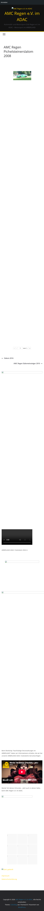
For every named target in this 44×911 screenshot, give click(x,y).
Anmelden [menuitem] (4, 2)
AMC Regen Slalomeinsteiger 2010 (27, 363)
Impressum (5, 876)
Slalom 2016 (8, 358)
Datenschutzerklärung (9, 879)
